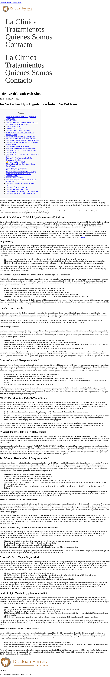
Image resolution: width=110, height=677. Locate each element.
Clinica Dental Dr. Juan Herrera (10, 3)
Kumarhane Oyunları (13, 160)
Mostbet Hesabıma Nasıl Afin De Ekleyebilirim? (22, 140)
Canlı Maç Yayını (12, 176)
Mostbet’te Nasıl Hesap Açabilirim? (18, 130)
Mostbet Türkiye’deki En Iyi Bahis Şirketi (20, 137)
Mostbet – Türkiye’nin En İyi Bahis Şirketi (20, 193)
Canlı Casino (10, 166)
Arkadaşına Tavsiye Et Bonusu (16, 168)
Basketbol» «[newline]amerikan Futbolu (19, 158)
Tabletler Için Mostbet (13, 128)
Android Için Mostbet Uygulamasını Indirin (21, 148)
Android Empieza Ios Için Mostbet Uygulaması (22, 191)
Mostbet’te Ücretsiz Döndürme (16, 187)
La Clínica (21, 57)
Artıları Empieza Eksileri (14, 178)
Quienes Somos (28, 72)
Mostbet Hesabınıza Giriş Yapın (17, 189)
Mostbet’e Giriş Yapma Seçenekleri (18, 146)
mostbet (82, 237)
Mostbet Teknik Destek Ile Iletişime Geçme (20, 164)
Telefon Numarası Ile (13, 126)
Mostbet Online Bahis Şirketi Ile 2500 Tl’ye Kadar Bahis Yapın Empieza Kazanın (21, 173)
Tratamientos (24, 65)
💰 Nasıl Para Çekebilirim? (15, 162)
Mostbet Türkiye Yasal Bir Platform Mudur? (21, 150)
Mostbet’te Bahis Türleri (14, 170)
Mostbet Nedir (11, 152)
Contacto (18, 80)
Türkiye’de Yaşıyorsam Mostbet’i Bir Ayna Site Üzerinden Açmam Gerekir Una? (22, 123)
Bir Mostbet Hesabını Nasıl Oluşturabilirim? (21, 139)
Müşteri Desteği (11, 121)
